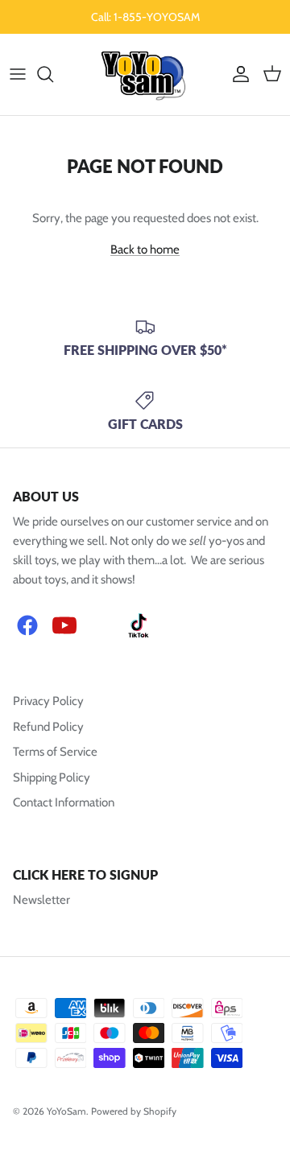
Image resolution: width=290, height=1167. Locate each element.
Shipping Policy (51, 777)
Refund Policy (48, 727)
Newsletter (41, 900)
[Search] (53, 74)
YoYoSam (66, 1111)
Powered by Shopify (133, 1111)
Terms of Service (55, 751)
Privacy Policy (48, 701)
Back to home (145, 249)
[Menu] (17, 74)
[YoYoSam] (145, 74)
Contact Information (63, 802)
